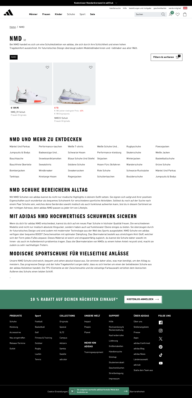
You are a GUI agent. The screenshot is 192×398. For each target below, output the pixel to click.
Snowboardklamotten (50, 159)
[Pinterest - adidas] (170, 347)
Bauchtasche (16, 159)
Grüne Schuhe (163, 165)
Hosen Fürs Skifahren (108, 165)
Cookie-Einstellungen (58, 392)
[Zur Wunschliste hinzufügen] (47, 68)
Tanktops (14, 177)
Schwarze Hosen (76, 153)
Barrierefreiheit (137, 392)
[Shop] (8, 13)
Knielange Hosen (48, 177)
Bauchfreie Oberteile (20, 165)
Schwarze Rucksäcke (137, 171)
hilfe (125, 8)
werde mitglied (175, 8)
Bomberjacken (17, 171)
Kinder (58, 14)
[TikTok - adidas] (170, 355)
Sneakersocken (76, 171)
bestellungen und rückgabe (140, 8)
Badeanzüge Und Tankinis (48, 153)
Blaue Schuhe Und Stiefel (81, 159)
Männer (33, 14)
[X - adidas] (170, 339)
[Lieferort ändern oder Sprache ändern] (185, 8)
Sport (82, 14)
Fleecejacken (162, 146)
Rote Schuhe (103, 171)
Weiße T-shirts (75, 146)
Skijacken (102, 159)
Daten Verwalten (76, 392)
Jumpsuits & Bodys (20, 153)
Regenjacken (74, 177)
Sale (92, 14)
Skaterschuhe (133, 153)
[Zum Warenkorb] (184, 14)
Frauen (46, 14)
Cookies (89, 392)
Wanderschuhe (134, 165)
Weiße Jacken (163, 153)
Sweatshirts (45, 165)
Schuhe (71, 14)
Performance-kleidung (109, 153)
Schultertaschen (105, 177)
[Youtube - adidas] (170, 364)
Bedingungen (122, 392)
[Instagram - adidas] (170, 331)
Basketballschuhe (165, 159)
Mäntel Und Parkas (20, 146)
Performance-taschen (50, 146)
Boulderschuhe (134, 177)
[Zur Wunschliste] (177, 14)
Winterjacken (133, 159)
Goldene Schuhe (76, 165)
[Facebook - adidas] (170, 323)
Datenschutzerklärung (104, 392)
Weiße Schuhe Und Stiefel (107, 146)
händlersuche (115, 8)
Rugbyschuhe (133, 146)
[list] (80, 57)
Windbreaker (45, 171)
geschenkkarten (160, 8)
